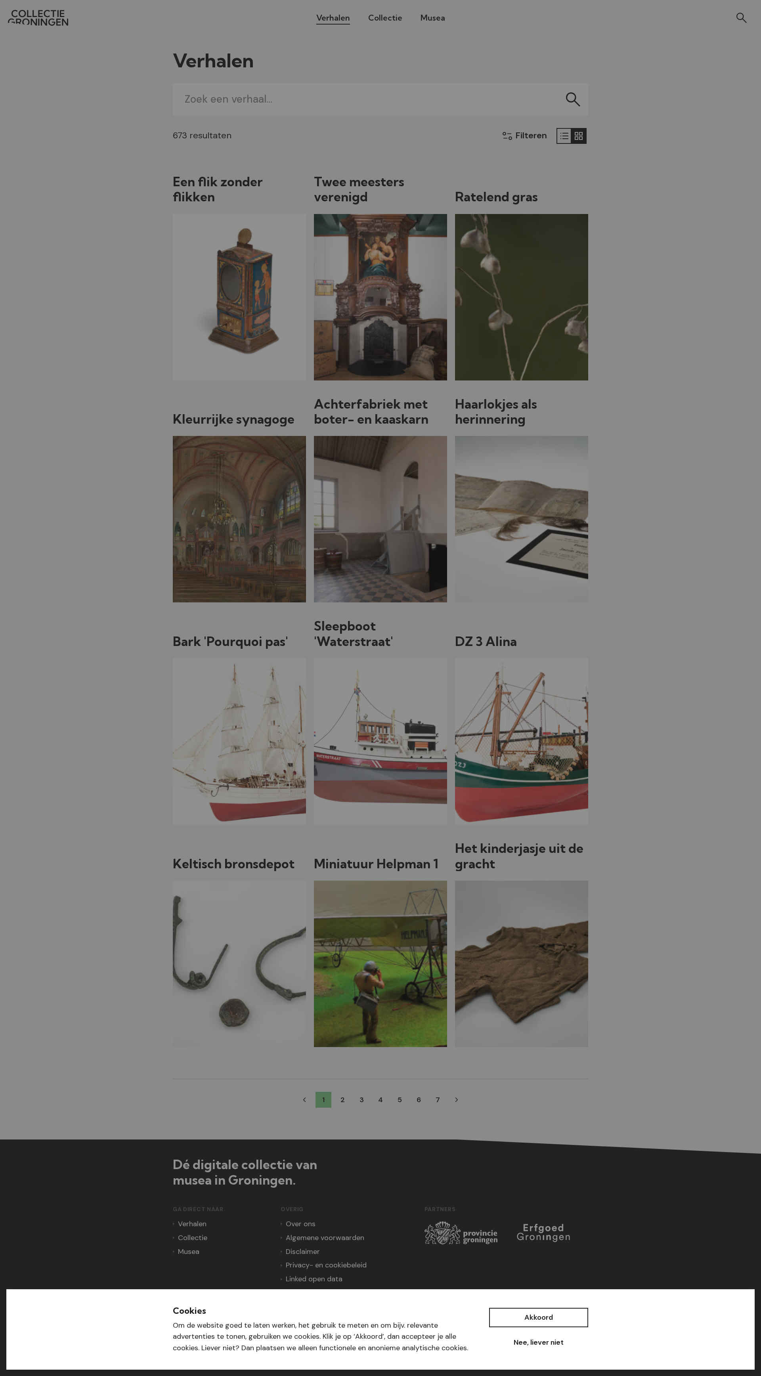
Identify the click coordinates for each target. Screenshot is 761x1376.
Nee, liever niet (539, 1342)
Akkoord (538, 1317)
